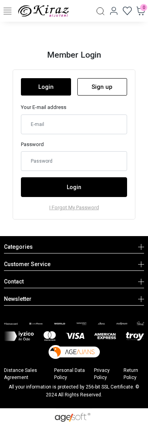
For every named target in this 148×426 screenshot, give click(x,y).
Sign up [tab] (102, 86)
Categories (18, 247)
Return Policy (131, 374)
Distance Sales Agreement (20, 374)
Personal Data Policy (69, 374)
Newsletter (18, 299)
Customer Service (27, 264)
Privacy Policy (102, 374)
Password (32, 144)
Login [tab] (46, 86)
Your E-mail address (43, 107)
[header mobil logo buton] (43, 10)
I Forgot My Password (74, 207)
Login (74, 187)
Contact (14, 281)
